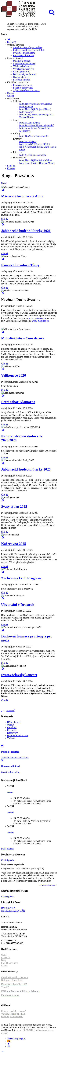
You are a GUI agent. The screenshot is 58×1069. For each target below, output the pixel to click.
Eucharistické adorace (23, 55)
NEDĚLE (6, 911)
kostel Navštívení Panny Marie (33, 136)
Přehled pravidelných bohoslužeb (28, 50)
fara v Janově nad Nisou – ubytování (36, 125)
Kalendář (11, 42)
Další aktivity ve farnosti (24, 74)
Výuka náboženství (22, 66)
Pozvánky (12, 727)
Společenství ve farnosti (24, 63)
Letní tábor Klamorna (18, 402)
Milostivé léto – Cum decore (22, 338)
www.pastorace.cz (48, 885)
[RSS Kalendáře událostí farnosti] (8, 1041)
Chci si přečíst (7, 860)
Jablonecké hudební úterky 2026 (26, 231)
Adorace (10, 792)
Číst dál (4, 219)
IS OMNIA (28, 1030)
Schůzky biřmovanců (23, 87)
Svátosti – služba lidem (24, 53)
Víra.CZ (5, 987)
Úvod (4, 183)
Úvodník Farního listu (17, 735)
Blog (3, 960)
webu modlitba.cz (40, 321)
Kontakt (11, 168)
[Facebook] (8, 1043)
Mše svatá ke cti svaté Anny (22, 196)
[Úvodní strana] (8, 39)
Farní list (11, 165)
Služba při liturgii (21, 71)
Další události (7, 848)
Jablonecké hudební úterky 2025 (26, 469)
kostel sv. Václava (27, 141)
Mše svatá (10, 812)
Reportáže (12, 730)
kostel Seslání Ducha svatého (32, 155)
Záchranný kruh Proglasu (21, 578)
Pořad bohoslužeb (9, 963)
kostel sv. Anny (26, 112)
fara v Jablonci (26, 106)
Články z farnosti (21, 77)
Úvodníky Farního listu (12, 1016)
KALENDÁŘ (18, 911)
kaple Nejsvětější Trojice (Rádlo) (34, 144)
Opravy (10, 724)
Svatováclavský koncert (19, 675)
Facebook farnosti (21, 79)
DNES (4, 908)
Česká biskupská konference (14, 977)
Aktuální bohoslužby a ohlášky (27, 47)
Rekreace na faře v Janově (13, 1011)
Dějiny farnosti (14, 722)
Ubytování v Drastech (17, 605)
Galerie (10, 96)
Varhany (11, 738)
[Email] (8, 1046)
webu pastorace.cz (37, 318)
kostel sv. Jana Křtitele (29, 122)
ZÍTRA (11, 908)
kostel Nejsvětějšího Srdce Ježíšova (35, 104)
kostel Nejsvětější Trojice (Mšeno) (35, 109)
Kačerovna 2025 (13, 544)
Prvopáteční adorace (22, 85)
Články (10, 93)
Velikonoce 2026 (13, 375)
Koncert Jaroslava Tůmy (20, 265)
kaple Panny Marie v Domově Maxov (37, 163)
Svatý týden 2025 (14, 506)
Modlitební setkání (21, 61)
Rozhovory (12, 733)
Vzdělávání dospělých (23, 69)
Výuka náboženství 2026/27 (26, 90)
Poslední (10, 710)
